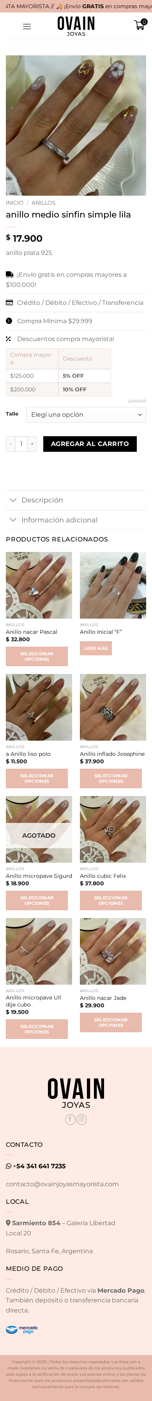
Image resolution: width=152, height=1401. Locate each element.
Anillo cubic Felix (103, 876)
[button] (27, 26)
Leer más (96, 648)
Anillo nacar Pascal (31, 632)
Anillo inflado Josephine (112, 754)
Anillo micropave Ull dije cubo (33, 1001)
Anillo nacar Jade (103, 998)
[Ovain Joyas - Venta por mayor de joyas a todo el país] (76, 26)
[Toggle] (13, 501)
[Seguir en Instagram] (81, 1119)
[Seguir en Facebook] (70, 1119)
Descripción (42, 500)
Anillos (44, 203)
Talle (12, 414)
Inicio (14, 203)
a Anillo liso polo (28, 754)
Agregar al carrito (90, 444)
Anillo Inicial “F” (101, 632)
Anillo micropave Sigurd (39, 876)
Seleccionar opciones (37, 656)
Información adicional (59, 520)
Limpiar (137, 401)
